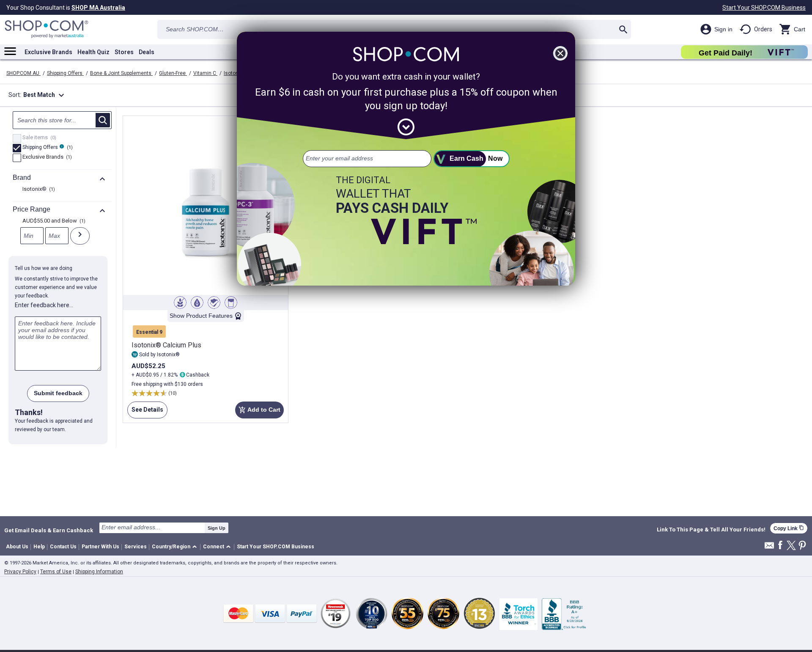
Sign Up (216, 528)
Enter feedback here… (44, 305)
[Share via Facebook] (780, 545)
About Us (17, 547)
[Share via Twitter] (791, 546)
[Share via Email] (769, 548)
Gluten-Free (173, 73)
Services (135, 547)
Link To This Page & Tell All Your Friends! (711, 530)
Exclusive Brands (48, 52)
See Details (145, 412)
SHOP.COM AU (23, 73)
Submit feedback (58, 393)
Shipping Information (99, 572)
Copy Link (789, 528)
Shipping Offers (65, 73)
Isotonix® (236, 73)
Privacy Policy (20, 572)
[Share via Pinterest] (802, 546)
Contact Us (63, 547)
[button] (175, 547)
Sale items (38, 138)
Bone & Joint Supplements (121, 73)
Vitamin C (205, 73)
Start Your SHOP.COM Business (764, 8)
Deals (146, 52)
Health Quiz (93, 52)
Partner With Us (100, 547)
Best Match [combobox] (44, 95)
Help (39, 547)
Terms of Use (55, 572)
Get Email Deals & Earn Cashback (48, 530)
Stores (124, 52)
